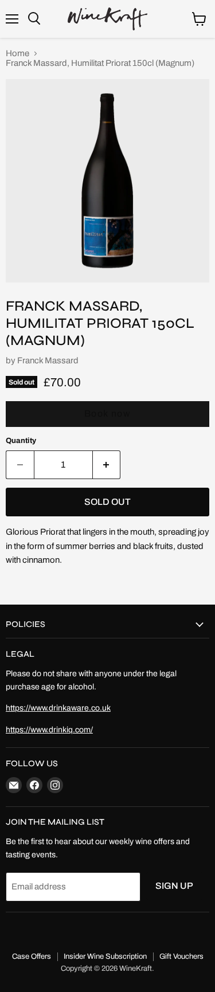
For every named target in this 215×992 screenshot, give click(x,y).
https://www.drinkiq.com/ (49, 730)
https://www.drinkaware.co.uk (58, 708)
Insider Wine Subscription (105, 956)
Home (17, 53)
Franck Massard (48, 360)
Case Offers (31, 956)
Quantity (21, 440)
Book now (107, 413)
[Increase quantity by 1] (107, 464)
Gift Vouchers (181, 956)
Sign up (174, 886)
